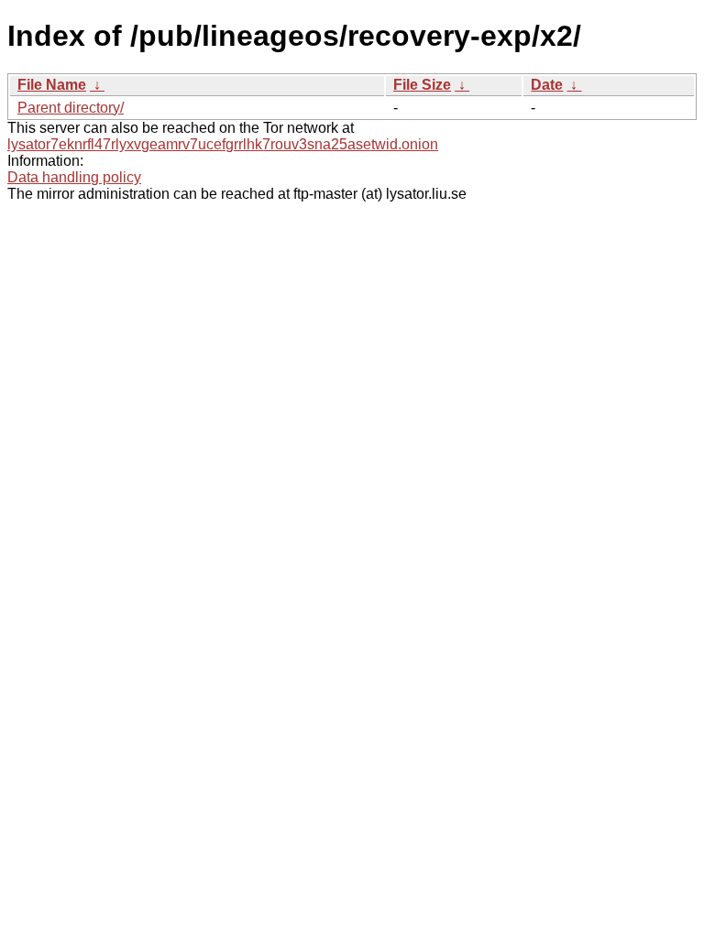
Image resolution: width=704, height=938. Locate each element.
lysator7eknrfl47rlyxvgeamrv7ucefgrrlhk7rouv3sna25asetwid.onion (222, 144)
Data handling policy (74, 177)
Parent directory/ (70, 107)
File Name (51, 85)
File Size (422, 85)
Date (547, 85)
